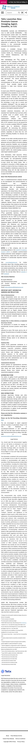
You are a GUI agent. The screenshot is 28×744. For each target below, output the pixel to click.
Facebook (6, 273)
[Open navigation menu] (2, 12)
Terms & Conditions (20, 738)
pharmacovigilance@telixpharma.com (11, 436)
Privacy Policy (21, 741)
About (7, 735)
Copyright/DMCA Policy (9, 741)
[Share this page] (26, 12)
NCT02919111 (23, 622)
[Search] (19, 12)
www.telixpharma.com (11, 262)
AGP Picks (3, 2)
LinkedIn (23, 272)
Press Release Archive (16, 735)
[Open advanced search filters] (22, 12)
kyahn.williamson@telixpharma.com (13, 287)
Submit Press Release (8, 738)
